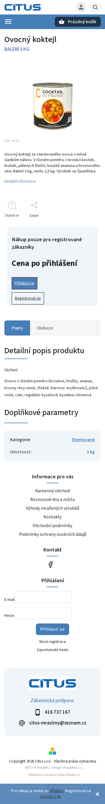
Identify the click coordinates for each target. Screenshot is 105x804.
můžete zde (50, 797)
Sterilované (83, 440)
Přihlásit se (24, 283)
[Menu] (8, 21)
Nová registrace (52, 642)
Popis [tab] (17, 328)
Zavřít (82, 225)
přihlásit (57, 791)
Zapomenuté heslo (52, 650)
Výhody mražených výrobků (52, 508)
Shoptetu (43, 767)
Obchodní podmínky (52, 525)
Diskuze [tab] (45, 328)
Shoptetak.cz (72, 767)
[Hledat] (95, 7)
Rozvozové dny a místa (52, 499)
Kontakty (52, 517)
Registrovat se (28, 298)
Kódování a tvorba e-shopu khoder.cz (54, 774)
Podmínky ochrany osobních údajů (52, 534)
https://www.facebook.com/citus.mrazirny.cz (50, 564)
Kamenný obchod (52, 491)
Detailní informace (20, 181)
